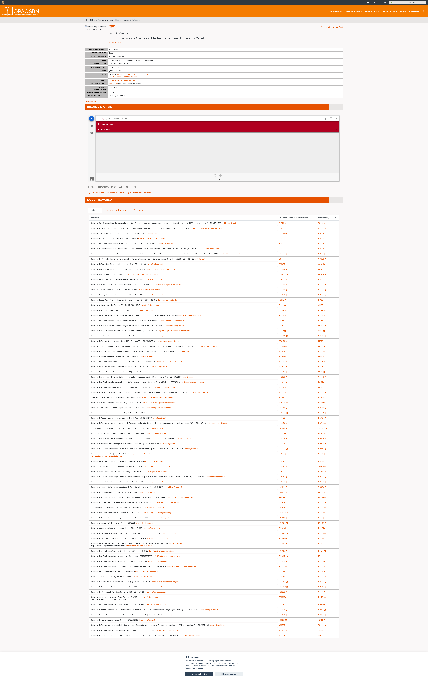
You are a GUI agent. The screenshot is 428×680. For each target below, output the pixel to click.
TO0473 (283, 610)
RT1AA (322, 310)
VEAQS (322, 630)
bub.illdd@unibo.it (152, 233)
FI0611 (282, 331)
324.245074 (113, 84)
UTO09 (322, 605)
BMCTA (322, 408)
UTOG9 (322, 615)
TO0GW (322, 428)
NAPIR (322, 423)
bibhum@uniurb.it (175, 487)
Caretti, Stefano (115, 77)
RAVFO (322, 285)
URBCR (322, 228)
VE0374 (283, 635)
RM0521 (283, 543)
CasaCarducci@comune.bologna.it (151, 238)
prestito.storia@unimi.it (202, 392)
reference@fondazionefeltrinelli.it (169, 362)
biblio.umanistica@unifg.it (168, 300)
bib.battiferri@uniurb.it (216, 477)
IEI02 (321, 518)
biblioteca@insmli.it (159, 367)
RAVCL (322, 508)
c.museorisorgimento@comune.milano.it (164, 372)
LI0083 (283, 346)
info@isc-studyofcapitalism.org (168, 341)
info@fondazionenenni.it (157, 561)
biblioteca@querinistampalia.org (169, 630)
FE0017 (283, 290)
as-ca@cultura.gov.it (155, 264)
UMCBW (322, 351)
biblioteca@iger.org (165, 244)
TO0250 (283, 592)
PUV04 (322, 444)
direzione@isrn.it (158, 428)
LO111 (321, 372)
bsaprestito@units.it (147, 620)
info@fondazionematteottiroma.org (168, 556)
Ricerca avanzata (354, 11)
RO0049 (283, 587)
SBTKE (322, 326)
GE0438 (283, 341)
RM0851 (283, 551)
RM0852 (283, 556)
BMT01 (322, 597)
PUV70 (322, 449)
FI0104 (283, 310)
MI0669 (283, 377)
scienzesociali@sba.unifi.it (176, 326)
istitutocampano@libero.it (218, 423)
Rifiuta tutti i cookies (228, 674)
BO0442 (283, 249)
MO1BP (322, 274)
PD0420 (283, 449)
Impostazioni (201, 668)
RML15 (322, 566)
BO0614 (283, 259)
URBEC (322, 477)
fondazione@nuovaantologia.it (172, 321)
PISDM (322, 461)
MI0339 (283, 372)
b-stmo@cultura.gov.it (160, 518)
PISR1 (321, 454)
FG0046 (283, 295)
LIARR (322, 346)
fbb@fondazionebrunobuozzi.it (147, 571)
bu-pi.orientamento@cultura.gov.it (144, 454)
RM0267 (283, 523)
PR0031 (283, 472)
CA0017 (283, 264)
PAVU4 (322, 497)
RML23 (322, 561)
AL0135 (283, 223)
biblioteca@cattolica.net (143, 577)
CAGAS (322, 264)
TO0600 (283, 615)
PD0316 (283, 439)
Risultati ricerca (122, 20)
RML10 (322, 533)
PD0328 (283, 444)
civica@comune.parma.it (157, 472)
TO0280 (283, 605)
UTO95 (322, 592)
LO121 (321, 382)
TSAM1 (322, 620)
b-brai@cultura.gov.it (148, 356)
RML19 (322, 551)
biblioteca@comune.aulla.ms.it (159, 408)
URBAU (322, 487)
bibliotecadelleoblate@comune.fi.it (146, 310)
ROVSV (322, 582)
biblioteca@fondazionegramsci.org (157, 513)
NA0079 (283, 413)
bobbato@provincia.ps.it (153, 482)
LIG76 (321, 341)
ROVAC (322, 587)
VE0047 (283, 630)
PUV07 (322, 439)
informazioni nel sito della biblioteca (106, 456)
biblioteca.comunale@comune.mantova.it (159, 403)
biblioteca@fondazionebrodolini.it (162, 551)
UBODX (322, 259)
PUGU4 (322, 300)
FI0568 (283, 321)
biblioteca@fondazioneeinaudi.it (158, 605)
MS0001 (283, 408)
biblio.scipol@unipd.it (186, 439)
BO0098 (283, 233)
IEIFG (321, 513)
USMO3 (322, 392)
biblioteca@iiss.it (159, 418)
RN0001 (283, 577)
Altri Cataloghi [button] (389, 11)
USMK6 (322, 377)
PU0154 (283, 482)
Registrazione (382, 2)
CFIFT (321, 331)
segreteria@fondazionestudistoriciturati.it (174, 331)
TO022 (322, 223)
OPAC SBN (90, 20)
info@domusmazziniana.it (154, 461)
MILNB (322, 356)
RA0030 (283, 502)
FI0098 (283, 305)
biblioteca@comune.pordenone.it (157, 467)
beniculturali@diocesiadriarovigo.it (165, 582)
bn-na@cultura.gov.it (156, 413)
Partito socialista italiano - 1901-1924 (123, 80)
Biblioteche (414, 11)
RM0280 (283, 528)
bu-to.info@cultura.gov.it (150, 597)
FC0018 (283, 285)
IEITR (321, 543)
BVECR (322, 523)
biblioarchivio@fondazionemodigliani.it (182, 566)
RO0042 (283, 582)
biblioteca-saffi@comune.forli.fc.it (168, 285)
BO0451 (283, 254)
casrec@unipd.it (191, 449)
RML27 (322, 538)
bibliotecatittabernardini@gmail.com (156, 336)
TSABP (322, 467)
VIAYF (321, 635)
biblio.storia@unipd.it (168, 444)
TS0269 (283, 620)
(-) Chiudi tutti (91, 101)
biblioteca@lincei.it (169, 533)
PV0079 (283, 492)
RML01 (322, 528)
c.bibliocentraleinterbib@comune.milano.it (156, 397)
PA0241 (283, 433)
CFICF (321, 305)
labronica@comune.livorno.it (209, 346)
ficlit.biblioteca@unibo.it (231, 254)
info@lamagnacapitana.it (157, 295)
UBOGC (322, 238)
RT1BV (322, 321)
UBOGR (322, 244)
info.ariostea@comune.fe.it (149, 290)
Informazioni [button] (336, 11)
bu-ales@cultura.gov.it (152, 528)
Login (373, 2)
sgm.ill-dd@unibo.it (213, 249)
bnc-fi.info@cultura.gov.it (151, 305)
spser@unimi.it (188, 377)
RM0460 (283, 538)
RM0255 (283, 518)
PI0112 (282, 454)
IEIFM (321, 556)
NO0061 (283, 428)
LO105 (321, 362)
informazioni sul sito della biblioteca (141, 546)
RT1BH (322, 315)
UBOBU (322, 233)
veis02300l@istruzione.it (192, 635)
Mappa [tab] (142, 210)
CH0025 (283, 279)
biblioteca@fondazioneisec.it (193, 382)
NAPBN (322, 413)
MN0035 (283, 403)
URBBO (322, 482)
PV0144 (283, 497)
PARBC (322, 472)
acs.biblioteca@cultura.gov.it (158, 538)
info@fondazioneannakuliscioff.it (164, 387)
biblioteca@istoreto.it (209, 610)
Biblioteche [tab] (95, 210)
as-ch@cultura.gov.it (154, 279)
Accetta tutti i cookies (199, 674)
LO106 (321, 367)
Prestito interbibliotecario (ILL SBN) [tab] (119, 210)
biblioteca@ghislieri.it (148, 492)
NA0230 (283, 423)
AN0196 (283, 228)
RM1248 (283, 561)
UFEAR (322, 290)
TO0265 (283, 597)
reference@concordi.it (154, 587)
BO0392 (283, 244)
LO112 (321, 403)
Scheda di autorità (141, 74)
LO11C (321, 387)
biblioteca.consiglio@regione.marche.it (207, 228)
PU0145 (283, 477)
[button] (397, 2)
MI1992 (283, 397)
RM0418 (283, 533)
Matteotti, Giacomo (124, 74)
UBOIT (322, 254)
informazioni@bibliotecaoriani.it (168, 502)
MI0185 (283, 356)
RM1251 (283, 566)
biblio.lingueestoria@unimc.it (186, 351)
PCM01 (322, 397)
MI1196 (282, 387)
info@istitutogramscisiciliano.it (156, 433)
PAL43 (321, 433)
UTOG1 (322, 610)
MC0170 (283, 351)
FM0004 (283, 336)
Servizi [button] (403, 11)
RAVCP (322, 577)
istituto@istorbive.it (217, 625)
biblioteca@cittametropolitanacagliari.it (162, 269)
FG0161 (283, 300)
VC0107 (283, 625)
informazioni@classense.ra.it (153, 508)
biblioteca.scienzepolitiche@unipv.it (181, 497)
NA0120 (283, 418)
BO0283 (283, 238)
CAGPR (322, 269)
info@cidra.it (200, 259)
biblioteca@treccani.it (176, 543)
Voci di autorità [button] (371, 11)
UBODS (322, 249)
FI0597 (283, 326)
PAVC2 (322, 492)
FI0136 (282, 315)
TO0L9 (322, 625)
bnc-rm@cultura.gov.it (144, 523)
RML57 (322, 571)
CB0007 (283, 274)
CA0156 (283, 269)
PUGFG (322, 295)
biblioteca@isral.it (229, 223)
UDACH (322, 279)
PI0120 (283, 461)
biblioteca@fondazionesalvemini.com (178, 615)
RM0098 (283, 513)
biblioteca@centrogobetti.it (156, 592)
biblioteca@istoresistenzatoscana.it (192, 315)
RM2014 (283, 571)
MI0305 (283, 367)
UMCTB (322, 336)
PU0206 (283, 487)
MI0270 (283, 362)
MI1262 (283, 392)
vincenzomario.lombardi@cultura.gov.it (143, 274)
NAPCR (322, 418)
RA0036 (283, 508)
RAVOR (322, 502)
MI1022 (283, 382)
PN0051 (283, 467)
